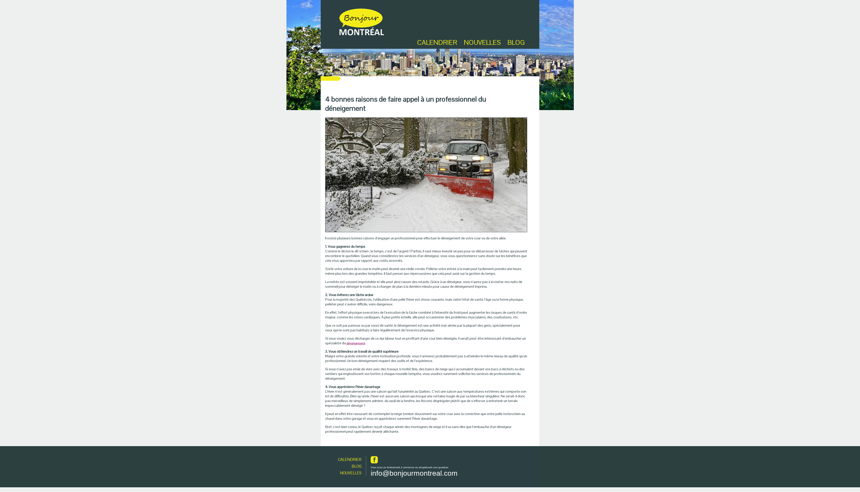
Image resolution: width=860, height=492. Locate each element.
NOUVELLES (350, 473)
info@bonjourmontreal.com (414, 473)
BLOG (516, 42)
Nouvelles (482, 42)
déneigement (355, 343)
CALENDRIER (349, 459)
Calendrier (437, 42)
